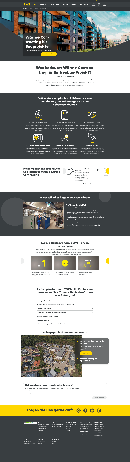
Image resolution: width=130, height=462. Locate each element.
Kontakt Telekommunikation (30, 443)
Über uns (54, 441)
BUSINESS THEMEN (98, 422)
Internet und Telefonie (71, 424)
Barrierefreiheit (41, 447)
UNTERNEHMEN (55, 439)
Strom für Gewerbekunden (43, 424)
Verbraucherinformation (85, 422)
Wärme (36, 8)
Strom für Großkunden (42, 426)
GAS (53, 422)
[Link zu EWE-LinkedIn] (99, 410)
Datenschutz (40, 443)
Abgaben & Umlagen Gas (85, 426)
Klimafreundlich (97, 430)
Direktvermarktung (42, 428)
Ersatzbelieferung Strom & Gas (84, 429)
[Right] (107, 261)
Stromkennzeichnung (84, 434)
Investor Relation (55, 447)
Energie (31, 8)
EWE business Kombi (98, 424)
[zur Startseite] (26, 4)
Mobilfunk (68, 428)
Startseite (25, 8)
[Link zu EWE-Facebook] (85, 410)
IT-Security (68, 430)
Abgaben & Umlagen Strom (86, 424)
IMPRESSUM (40, 439)
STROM (39, 422)
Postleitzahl (27, 390)
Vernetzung (68, 426)
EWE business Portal (98, 428)
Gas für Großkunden (56, 426)
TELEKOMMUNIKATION (71, 422)
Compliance (54, 448)
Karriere (53, 443)
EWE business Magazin (99, 426)
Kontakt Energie (27, 441)
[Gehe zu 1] (64, 282)
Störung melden (27, 447)
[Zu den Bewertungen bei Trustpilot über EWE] (30, 424)
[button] (83, 184)
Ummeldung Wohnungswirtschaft (98, 434)
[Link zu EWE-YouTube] (92, 410)
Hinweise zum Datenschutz (44, 445)
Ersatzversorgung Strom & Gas (84, 432)
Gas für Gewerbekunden (57, 424)
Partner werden (97, 432)
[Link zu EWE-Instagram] (78, 410)
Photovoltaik (40, 430)
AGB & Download (41, 441)
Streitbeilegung (41, 448)
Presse (53, 445)
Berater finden (27, 445)
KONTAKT (26, 439)
